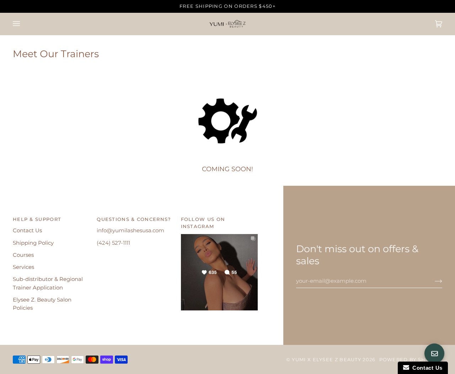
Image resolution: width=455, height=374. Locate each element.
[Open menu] (23, 24)
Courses (23, 255)
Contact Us (27, 230)
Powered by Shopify (410, 359)
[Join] (432, 281)
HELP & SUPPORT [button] (37, 219)
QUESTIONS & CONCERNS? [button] (134, 219)
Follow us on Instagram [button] (203, 223)
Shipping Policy (33, 243)
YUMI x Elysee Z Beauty (326, 359)
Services (23, 267)
